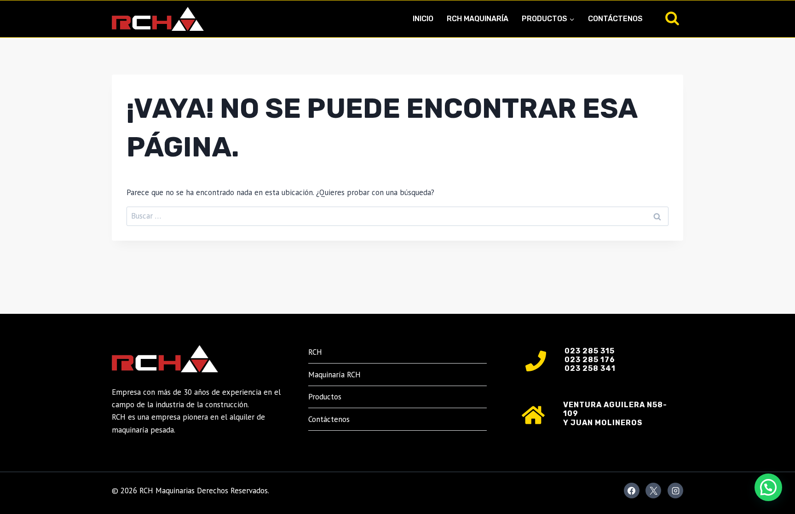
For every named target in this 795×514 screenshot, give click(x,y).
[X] (653, 490)
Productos (324, 397)
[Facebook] (631, 490)
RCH (315, 352)
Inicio (423, 18)
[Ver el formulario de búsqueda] (672, 19)
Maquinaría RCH (334, 375)
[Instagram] (675, 490)
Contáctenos (615, 18)
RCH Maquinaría (477, 18)
